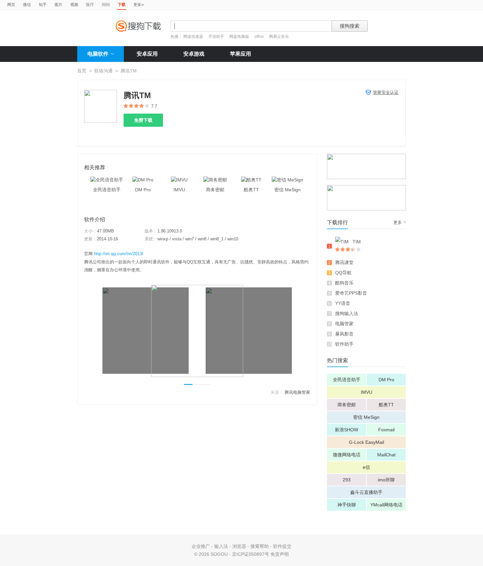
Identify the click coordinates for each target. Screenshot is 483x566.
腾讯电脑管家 (297, 392)
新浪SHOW (346, 429)
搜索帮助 (259, 546)
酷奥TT (386, 404)
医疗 (90, 4)
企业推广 (201, 546)
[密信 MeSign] (287, 179)
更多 (138, 4)
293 (347, 479)
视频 (74, 4)
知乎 (43, 4)
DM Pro (386, 379)
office (259, 36)
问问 (106, 4)
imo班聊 (386, 479)
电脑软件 (97, 54)
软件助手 (344, 344)
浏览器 (239, 546)
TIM (357, 241)
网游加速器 (193, 36)
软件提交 (282, 546)
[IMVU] (179, 179)
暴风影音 (344, 334)
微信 (27, 4)
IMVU (366, 392)
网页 (11, 4)
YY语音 (342, 303)
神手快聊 (346, 504)
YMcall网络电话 (386, 504)
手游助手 (216, 36)
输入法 (221, 546)
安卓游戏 (193, 54)
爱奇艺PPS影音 (351, 293)
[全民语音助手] (106, 179)
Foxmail (386, 429)
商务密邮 (346, 404)
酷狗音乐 (344, 282)
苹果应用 (240, 54)
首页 (81, 70)
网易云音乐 (279, 36)
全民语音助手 (346, 379)
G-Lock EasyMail (366, 442)
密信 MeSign (366, 417)
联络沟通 (103, 70)
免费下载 (143, 120)
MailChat (386, 454)
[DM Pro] (142, 179)
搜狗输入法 (346, 313)
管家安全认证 (386, 92)
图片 (58, 4)
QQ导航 (343, 272)
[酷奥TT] (251, 179)
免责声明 (279, 554)
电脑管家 (344, 323)
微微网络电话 (346, 454)
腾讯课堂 (344, 262)
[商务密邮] (215, 179)
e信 (366, 467)
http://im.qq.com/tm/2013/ (118, 253)
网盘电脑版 (239, 36)
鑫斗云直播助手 (366, 492)
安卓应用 (147, 54)
